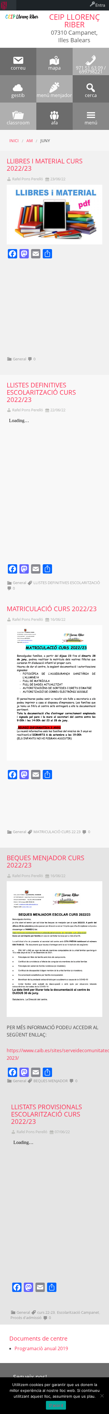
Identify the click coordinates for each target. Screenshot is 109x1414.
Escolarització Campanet (78, 1312)
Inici (14, 140)
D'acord (56, 1405)
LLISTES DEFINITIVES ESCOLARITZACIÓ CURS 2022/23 (41, 392)
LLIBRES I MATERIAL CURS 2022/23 (45, 164)
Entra (100, 5)
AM (29, 140)
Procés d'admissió (26, 1317)
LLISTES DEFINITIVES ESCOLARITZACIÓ (66, 582)
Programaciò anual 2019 (41, 1348)
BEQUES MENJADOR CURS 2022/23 (45, 861)
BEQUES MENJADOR (50, 1080)
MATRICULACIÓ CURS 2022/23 (52, 608)
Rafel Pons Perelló (27, 179)
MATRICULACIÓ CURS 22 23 (57, 831)
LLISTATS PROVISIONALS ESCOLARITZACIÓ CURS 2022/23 (46, 1114)
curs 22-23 (46, 1312)
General (19, 359)
